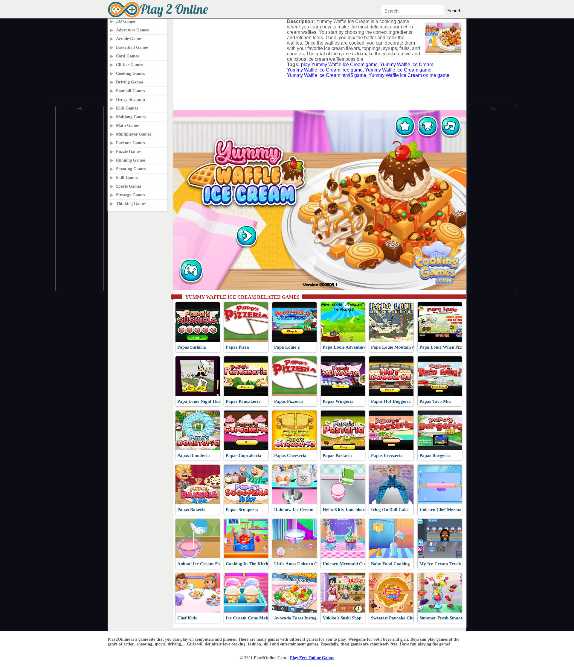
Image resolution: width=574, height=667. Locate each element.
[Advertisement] (79, 201)
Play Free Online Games (312, 658)
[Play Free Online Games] (159, 16)
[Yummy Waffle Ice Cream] (443, 51)
